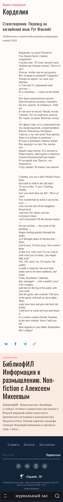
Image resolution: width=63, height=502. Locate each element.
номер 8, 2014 (10, 40)
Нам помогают (47, 445)
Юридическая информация (31, 488)
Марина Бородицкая (14, 5)
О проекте (13, 445)
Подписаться (53, 455)
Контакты (29, 445)
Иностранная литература (43, 36)
